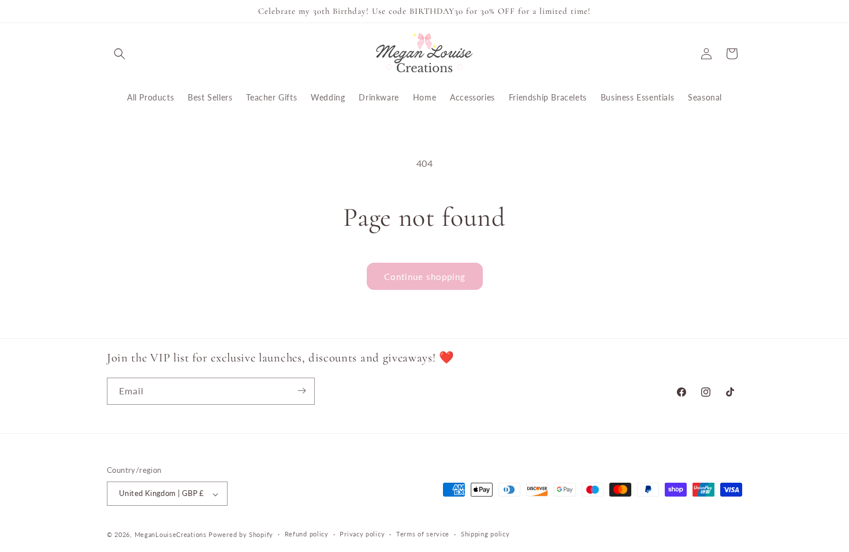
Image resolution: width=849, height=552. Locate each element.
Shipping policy (485, 534)
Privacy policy (362, 534)
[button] (119, 53)
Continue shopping (425, 276)
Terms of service (422, 534)
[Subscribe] (301, 390)
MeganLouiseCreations (171, 534)
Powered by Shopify (240, 534)
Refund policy (307, 534)
